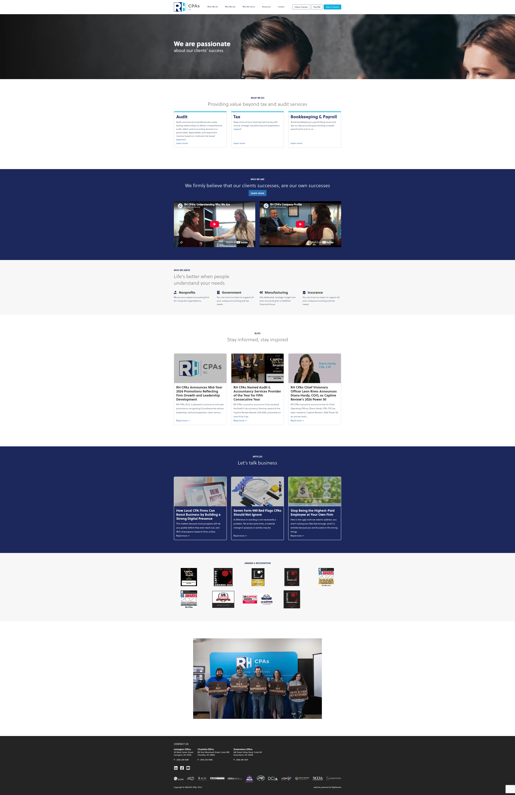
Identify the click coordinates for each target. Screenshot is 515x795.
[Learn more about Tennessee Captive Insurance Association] (286, 778)
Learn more (188, 143)
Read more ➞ (200, 420)
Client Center (301, 6)
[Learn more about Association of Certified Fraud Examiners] (202, 778)
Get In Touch (332, 6)
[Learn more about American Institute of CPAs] (179, 778)
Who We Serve (248, 6)
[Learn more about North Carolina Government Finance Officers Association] (261, 778)
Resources (266, 6)
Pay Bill (316, 6)
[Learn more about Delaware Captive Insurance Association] (273, 778)
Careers (281, 6)
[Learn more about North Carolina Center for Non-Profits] (302, 778)
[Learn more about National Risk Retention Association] (235, 778)
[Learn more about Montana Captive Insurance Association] (249, 778)
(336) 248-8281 (182, 759)
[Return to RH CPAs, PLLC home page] (187, 7)
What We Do (212, 6)
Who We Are (230, 6)
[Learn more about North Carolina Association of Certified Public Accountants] (190, 778)
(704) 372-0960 (206, 759)
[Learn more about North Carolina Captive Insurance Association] (317, 778)
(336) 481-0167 (242, 759)
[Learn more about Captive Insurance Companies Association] (217, 778)
